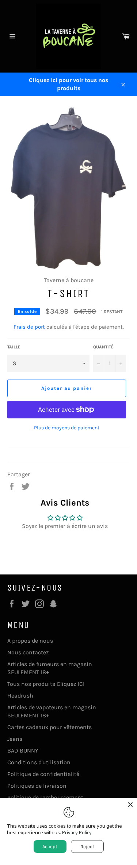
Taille (13, 347)
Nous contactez (28, 652)
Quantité (103, 347)
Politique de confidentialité (43, 773)
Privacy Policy (77, 832)
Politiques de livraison (36, 785)
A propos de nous (30, 640)
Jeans (14, 738)
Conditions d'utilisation (39, 762)
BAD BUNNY (22, 750)
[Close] (130, 804)
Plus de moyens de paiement (66, 428)
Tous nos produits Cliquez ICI (45, 683)
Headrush (20, 695)
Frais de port (29, 327)
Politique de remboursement (45, 797)
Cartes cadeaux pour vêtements (49, 727)
